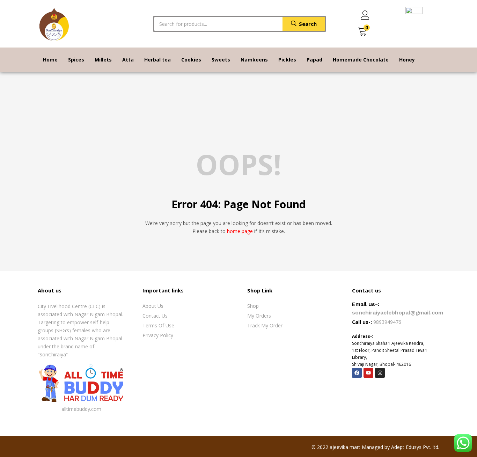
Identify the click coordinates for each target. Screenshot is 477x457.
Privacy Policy (157, 335)
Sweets (221, 59)
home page (240, 231)
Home (50, 59)
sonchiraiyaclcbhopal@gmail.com (397, 312)
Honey (407, 59)
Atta (128, 59)
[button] (362, 31)
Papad (314, 59)
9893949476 (388, 322)
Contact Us (155, 315)
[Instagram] (380, 373)
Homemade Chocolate (361, 59)
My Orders (259, 315)
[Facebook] (357, 373)
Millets (103, 59)
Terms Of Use (158, 325)
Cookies (191, 59)
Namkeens (254, 59)
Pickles (287, 59)
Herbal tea (157, 59)
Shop (253, 306)
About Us (152, 306)
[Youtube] (368, 373)
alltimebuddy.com (81, 409)
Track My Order (264, 325)
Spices (76, 59)
